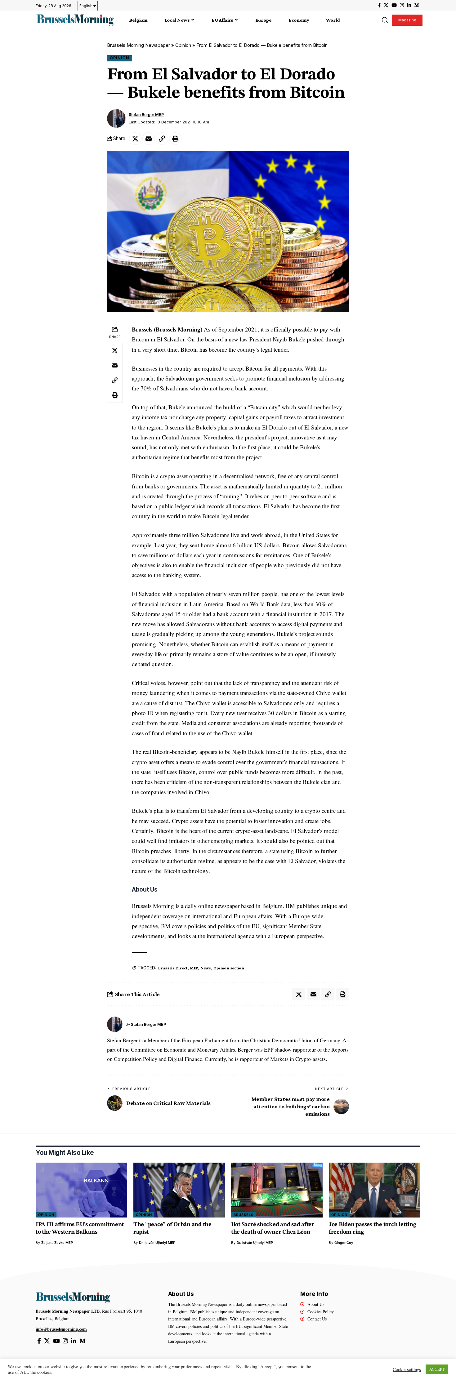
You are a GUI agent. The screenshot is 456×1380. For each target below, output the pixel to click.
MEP (194, 967)
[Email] (148, 138)
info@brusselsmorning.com (61, 1329)
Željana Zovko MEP (57, 1242)
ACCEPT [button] (437, 1369)
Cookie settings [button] (407, 1369)
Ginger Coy (343, 1242)
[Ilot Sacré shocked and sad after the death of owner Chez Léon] (277, 1190)
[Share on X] (135, 138)
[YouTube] (394, 5)
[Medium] (416, 5)
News (205, 967)
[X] (386, 5)
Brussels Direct (172, 967)
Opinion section (228, 967)
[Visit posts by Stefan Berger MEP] (116, 118)
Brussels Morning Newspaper (138, 45)
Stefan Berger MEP (146, 114)
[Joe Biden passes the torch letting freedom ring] (374, 1190)
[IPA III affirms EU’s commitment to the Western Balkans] (81, 1190)
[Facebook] (379, 5)
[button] (384, 20)
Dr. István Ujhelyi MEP (157, 1242)
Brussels (243, 1215)
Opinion (183, 45)
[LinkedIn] (409, 5)
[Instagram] (401, 5)
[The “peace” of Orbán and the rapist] (179, 1190)
